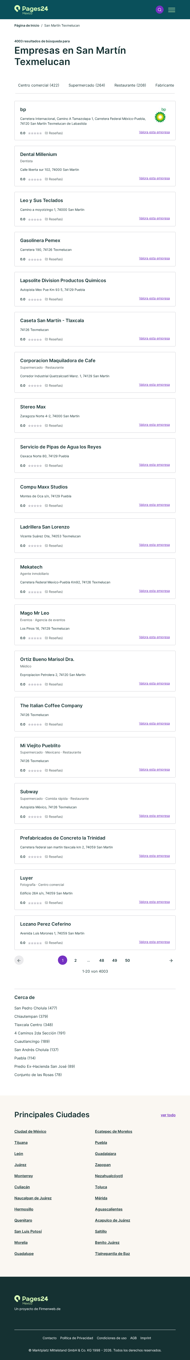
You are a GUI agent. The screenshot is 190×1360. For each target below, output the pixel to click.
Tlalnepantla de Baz (112, 1253)
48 (101, 960)
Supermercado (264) (87, 85)
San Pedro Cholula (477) (35, 1008)
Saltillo (101, 1231)
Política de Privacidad (76, 1338)
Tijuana (21, 1142)
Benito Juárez (107, 1242)
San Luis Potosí (28, 1231)
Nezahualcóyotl (109, 1175)
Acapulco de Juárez (112, 1220)
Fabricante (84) (169, 85)
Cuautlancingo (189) (32, 1041)
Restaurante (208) (130, 85)
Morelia (21, 1242)
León (18, 1153)
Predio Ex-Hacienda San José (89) (44, 1066)
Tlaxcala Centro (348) (33, 1024)
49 (114, 960)
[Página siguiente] (171, 960)
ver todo (168, 1115)
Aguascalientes (109, 1209)
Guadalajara (105, 1153)
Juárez (20, 1164)
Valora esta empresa (154, 132)
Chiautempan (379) (31, 1016)
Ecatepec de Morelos (113, 1131)
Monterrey (23, 1175)
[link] (95, 120)
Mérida (101, 1198)
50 (127, 960)
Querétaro (23, 1220)
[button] (160, 10)
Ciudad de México (30, 1131)
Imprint (145, 1338)
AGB (133, 1338)
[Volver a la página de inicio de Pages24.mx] (31, 9)
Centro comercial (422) (38, 85)
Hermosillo (23, 1209)
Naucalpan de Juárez (33, 1198)
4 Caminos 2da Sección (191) (40, 1033)
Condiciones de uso (112, 1338)
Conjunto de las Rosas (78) (38, 1074)
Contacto (50, 1338)
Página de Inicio (26, 25)
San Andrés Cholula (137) (36, 1049)
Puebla (101, 1142)
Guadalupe (24, 1253)
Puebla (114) (25, 1058)
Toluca (101, 1187)
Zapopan (103, 1164)
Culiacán (22, 1187)
